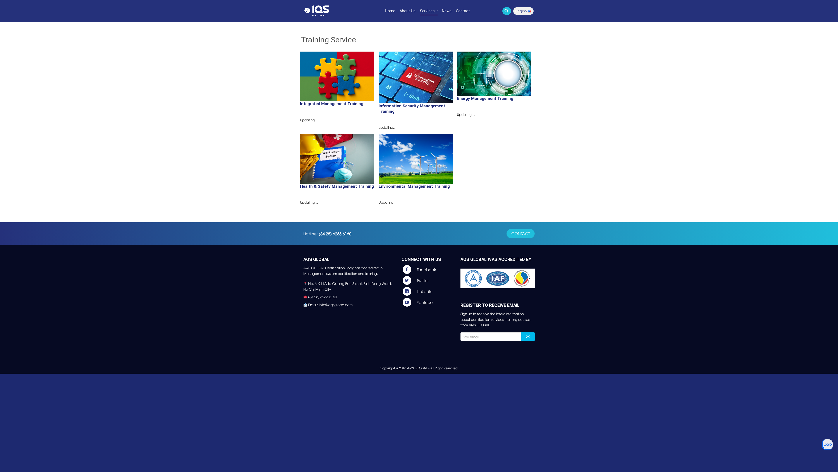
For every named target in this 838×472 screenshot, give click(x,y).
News (447, 11)
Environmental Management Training (414, 186)
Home (390, 11)
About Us (408, 11)
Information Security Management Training (412, 108)
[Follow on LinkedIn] (429, 291)
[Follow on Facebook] (429, 269)
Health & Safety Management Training (337, 186)
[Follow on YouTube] (429, 302)
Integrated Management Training (331, 103)
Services (427, 11)
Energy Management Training (485, 98)
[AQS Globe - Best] (326, 10)
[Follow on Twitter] (429, 280)
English (521, 10)
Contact (463, 11)
